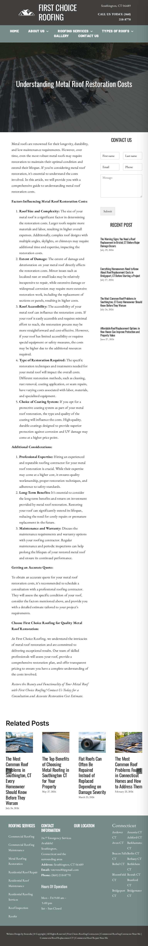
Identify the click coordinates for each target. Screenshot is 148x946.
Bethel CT (118, 864)
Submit (107, 211)
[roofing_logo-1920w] (26, 4)
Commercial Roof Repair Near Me (91, 937)
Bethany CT (134, 859)
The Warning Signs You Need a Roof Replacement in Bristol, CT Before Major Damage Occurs (120, 242)
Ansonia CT (134, 832)
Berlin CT (133, 853)
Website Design (13, 933)
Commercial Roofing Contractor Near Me (120, 933)
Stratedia (28, 933)
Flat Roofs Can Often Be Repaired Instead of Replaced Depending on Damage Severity (92, 775)
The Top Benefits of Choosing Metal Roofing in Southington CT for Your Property (55, 772)
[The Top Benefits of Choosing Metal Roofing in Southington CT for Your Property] (55, 734)
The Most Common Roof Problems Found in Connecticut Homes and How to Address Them (128, 772)
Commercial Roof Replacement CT (57, 937)
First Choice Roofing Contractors (83, 933)
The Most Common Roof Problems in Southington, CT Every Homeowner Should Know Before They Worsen (121, 301)
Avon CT (118, 843)
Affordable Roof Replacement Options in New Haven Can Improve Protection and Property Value (120, 331)
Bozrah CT (133, 874)
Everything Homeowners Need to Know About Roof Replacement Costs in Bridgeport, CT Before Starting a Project (120, 272)
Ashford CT (134, 837)
